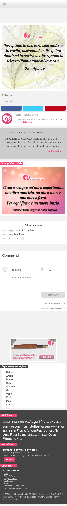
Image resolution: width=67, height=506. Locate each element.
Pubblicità (24, 496)
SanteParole (9, 481)
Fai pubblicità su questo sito (15, 488)
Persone (10, 386)
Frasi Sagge (18, 434)
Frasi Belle (29, 426)
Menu (4, 3)
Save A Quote (10, 476)
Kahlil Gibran (32, 435)
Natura (9, 372)
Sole (8, 382)
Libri (8, 404)
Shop (6, 483)
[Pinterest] (55, 108)
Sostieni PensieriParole (33, 325)
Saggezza (37, 132)
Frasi (6, 473)
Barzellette (56, 422)
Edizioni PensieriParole (14, 485)
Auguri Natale (40, 421)
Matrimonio (43, 435)
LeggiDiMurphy (10, 478)
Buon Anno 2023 (11, 426)
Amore (9, 375)
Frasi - (33, 3)
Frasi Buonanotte (48, 426)
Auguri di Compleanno (16, 422)
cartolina (24, 122)
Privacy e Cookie (45, 496)
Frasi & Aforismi (25, 132)
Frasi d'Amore (26, 430)
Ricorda (48, 269)
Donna (9, 379)
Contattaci (13, 499)
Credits (33, 496)
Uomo (9, 393)
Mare (9, 400)
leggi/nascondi (58, 303)
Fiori (8, 397)
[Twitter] (33, 108)
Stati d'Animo (16, 439)
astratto (32, 122)
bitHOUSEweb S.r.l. (55, 494)
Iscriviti (9, 459)
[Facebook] (11, 108)
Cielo (8, 390)
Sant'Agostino (54, 151)
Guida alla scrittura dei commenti (52, 308)
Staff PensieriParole (27, 114)
